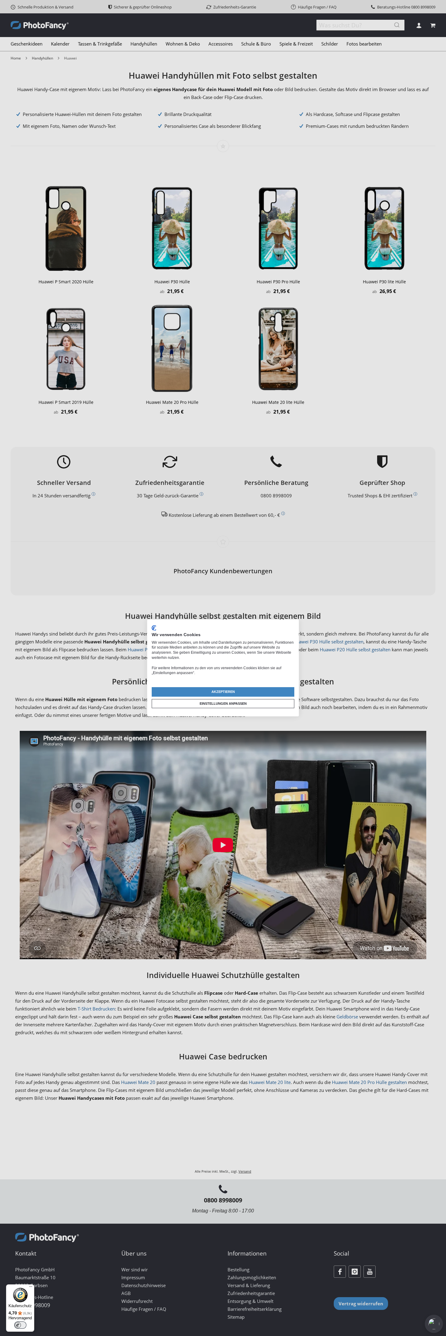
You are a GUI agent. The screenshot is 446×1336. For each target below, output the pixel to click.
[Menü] (30, 1288)
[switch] (20, 1325)
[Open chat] (434, 1324)
